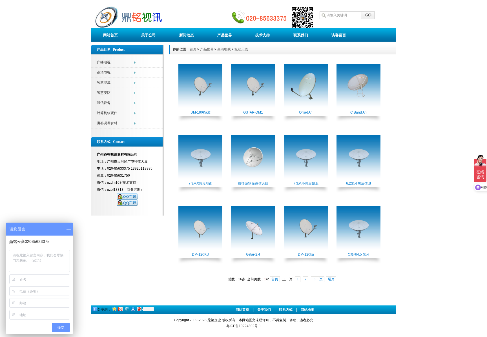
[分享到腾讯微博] (126, 308)
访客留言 (338, 35)
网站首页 (110, 35)
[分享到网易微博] (139, 308)
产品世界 (224, 35)
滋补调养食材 (107, 123)
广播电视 (103, 62)
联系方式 (286, 310)
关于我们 (264, 310)
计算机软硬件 (107, 113)
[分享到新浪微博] (120, 308)
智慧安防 (103, 93)
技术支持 (262, 35)
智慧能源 (103, 83)
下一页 (318, 279)
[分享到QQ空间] (114, 308)
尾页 (331, 279)
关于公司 (148, 35)
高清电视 (103, 72)
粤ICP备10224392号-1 (243, 326)
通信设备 (103, 103)
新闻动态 (186, 35)
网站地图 (307, 310)
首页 (193, 49)
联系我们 (300, 35)
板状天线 (241, 49)
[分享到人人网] (133, 308)
